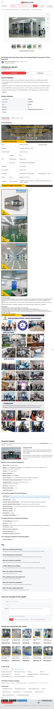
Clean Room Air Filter (39, 692)
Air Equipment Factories (7, 688)
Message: (7, 608)
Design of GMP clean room (6, 671)
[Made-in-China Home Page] (27, 2)
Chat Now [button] (41, 73)
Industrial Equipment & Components (12, 9)
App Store (4, 700)
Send (11, 619)
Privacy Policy (47, 705)
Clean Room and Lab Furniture (22, 497)
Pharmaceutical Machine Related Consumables (39, 497)
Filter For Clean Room (27, 692)
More (2, 697)
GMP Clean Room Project (15, 496)
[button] (2, 2)
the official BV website (31, 443)
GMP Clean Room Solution (19, 671)
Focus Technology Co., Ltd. (18, 705)
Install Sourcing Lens (7, 702)
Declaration (41, 705)
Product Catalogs (20, 669)
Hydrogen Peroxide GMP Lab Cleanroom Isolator (47, 658)
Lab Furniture (17, 674)
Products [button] (13, 5)
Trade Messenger (22, 700)
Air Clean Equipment (25, 9)
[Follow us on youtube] (49, 700)
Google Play (13, 700)
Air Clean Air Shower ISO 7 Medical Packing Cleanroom (16, 641)
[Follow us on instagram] (47, 700)
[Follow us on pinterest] (51, 700)
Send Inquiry (14, 73)
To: (8, 605)
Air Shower (29, 671)
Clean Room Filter (16, 692)
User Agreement (34, 705)
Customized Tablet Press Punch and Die (35, 674)
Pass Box (42, 671)
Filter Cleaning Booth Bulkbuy (23, 695)
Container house (30, 676)
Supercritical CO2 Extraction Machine (7, 676)
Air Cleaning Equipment (6, 674)
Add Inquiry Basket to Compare (27, 50)
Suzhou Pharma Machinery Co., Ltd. (11, 61)
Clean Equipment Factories (33, 688)
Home (2, 9)
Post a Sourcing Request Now (38, 619)
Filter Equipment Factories (20, 688)
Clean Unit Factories (6, 692)
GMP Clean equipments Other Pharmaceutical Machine (34, 496)
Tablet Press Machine (44, 674)
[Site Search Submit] (35, 6)
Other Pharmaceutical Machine (20, 676)
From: (7, 601)
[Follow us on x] (45, 700)
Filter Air (43, 688)
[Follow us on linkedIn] (38, 702)
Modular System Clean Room (8, 695)
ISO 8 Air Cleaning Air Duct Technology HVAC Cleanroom (5, 641)
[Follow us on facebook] (43, 700)
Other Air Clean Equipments (36, 9)
